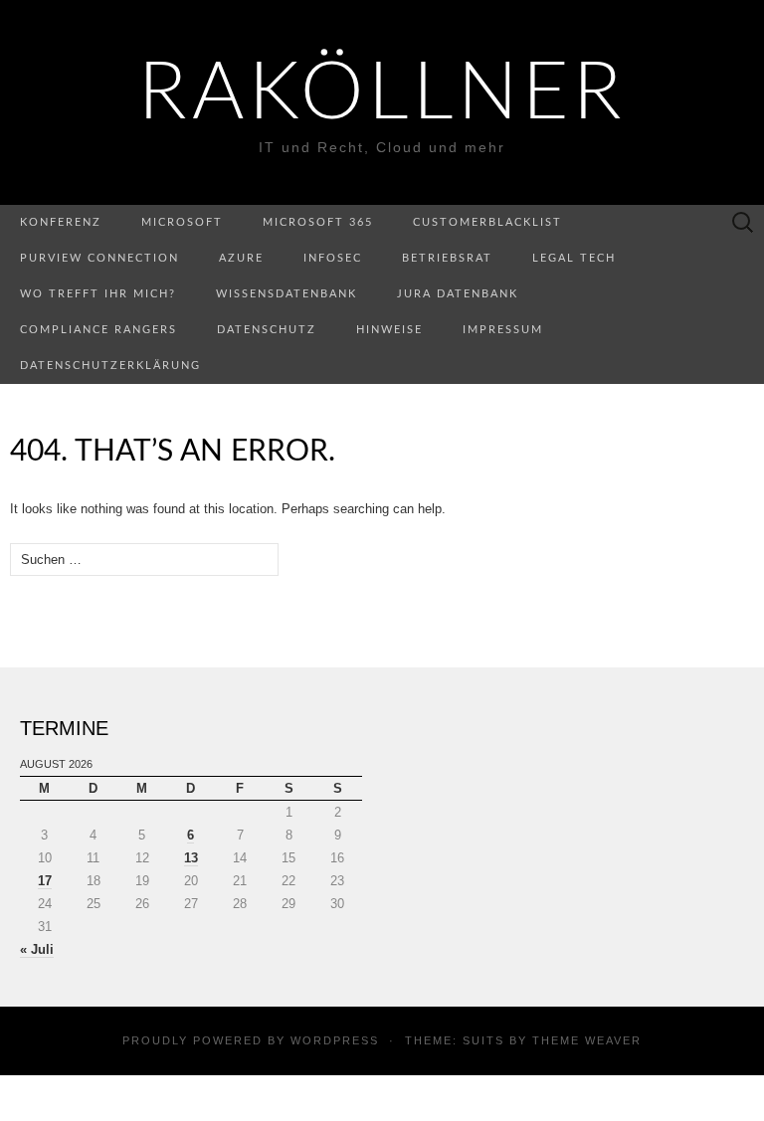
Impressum (503, 329)
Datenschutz (266, 329)
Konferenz (60, 222)
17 (45, 880)
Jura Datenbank (457, 293)
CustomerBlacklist (487, 222)
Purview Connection (99, 258)
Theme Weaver (587, 1040)
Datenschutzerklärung (110, 365)
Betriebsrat (447, 258)
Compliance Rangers (98, 329)
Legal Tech (574, 258)
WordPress (334, 1040)
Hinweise (389, 329)
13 (191, 857)
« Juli (37, 949)
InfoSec (332, 258)
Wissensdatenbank (286, 293)
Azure (241, 258)
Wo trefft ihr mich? (98, 293)
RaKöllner (382, 94)
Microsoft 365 (318, 222)
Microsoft (182, 222)
